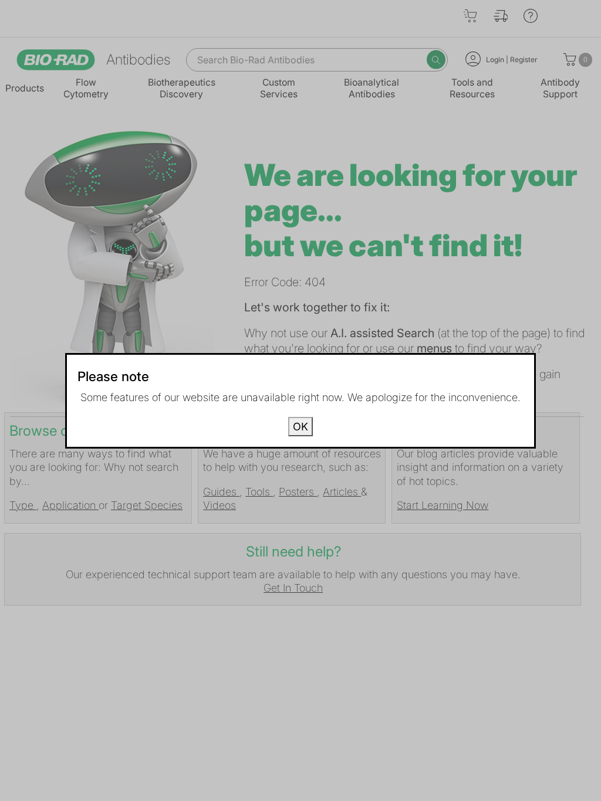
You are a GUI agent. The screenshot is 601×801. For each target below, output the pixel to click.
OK (300, 426)
